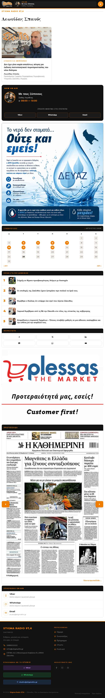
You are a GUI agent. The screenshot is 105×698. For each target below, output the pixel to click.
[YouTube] (62, 667)
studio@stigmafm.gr (28, 682)
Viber (20, 115)
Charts (60, 645)
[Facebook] (56, 667)
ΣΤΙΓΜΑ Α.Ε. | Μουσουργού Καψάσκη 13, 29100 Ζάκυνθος (25, 654)
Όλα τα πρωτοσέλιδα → (93, 580)
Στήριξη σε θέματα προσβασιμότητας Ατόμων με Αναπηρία (42, 280)
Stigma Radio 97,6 (17, 692)
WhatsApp (52, 115)
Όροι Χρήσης (97, 693)
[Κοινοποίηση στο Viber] (19, 343)
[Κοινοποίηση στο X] (52, 337)
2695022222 (12, 645)
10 (9, 247)
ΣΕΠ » (99, 266)
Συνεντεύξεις (62, 636)
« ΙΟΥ (6, 266)
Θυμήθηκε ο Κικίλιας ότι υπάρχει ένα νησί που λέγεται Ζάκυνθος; (45, 301)
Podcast (61, 649)
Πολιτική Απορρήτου (82, 693)
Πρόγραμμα (62, 640)
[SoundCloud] (68, 667)
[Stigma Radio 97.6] (7, 4)
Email (85, 115)
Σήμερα (60, 632)
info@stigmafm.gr (15, 649)
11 (23, 247)
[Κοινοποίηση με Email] (86, 343)
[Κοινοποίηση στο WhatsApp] (52, 343)
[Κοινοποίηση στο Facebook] (19, 337)
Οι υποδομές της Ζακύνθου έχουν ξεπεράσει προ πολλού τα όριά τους (47, 291)
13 (52, 247)
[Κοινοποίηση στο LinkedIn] (86, 337)
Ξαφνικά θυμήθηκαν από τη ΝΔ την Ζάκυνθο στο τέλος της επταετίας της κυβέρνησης (53, 311)
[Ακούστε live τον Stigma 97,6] (100, 4)
